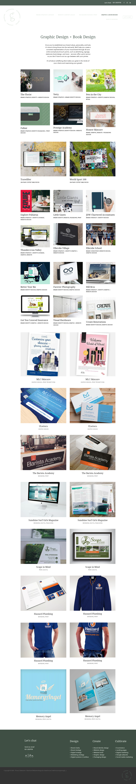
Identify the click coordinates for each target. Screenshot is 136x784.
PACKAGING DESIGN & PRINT (88, 15)
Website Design (37, 770)
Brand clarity (75, 748)
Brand (28, 770)
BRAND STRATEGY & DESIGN (45, 15)
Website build (98, 752)
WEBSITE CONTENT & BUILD (66, 15)
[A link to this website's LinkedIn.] (130, 2)
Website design (99, 750)
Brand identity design (101, 748)
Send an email (29, 747)
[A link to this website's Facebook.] (124, 2)
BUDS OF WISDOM (112, 19)
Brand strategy (76, 750)
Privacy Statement (20, 770)
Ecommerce (120, 748)
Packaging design (100, 757)
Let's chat (30, 740)
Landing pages (121, 750)
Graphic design (99, 755)
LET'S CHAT (127, 17)
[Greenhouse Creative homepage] (16, 17)
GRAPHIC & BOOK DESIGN (109, 15)
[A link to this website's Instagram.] (127, 2)
